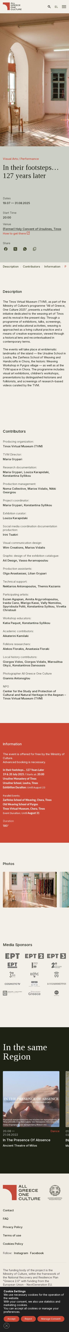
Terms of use (12, 1235)
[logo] (12, 6)
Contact (8, 1210)
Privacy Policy (13, 1227)
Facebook (37, 1253)
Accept (11, 1318)
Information (52, 266)
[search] (49, 6)
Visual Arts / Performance (21, 159)
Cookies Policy (13, 1244)
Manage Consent (51, 1318)
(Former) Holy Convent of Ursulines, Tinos (32, 229)
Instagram (21, 1253)
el (56, 7)
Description (11, 266)
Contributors (31, 266)
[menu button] (64, 7)
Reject (28, 1318)
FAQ (5, 1218)
